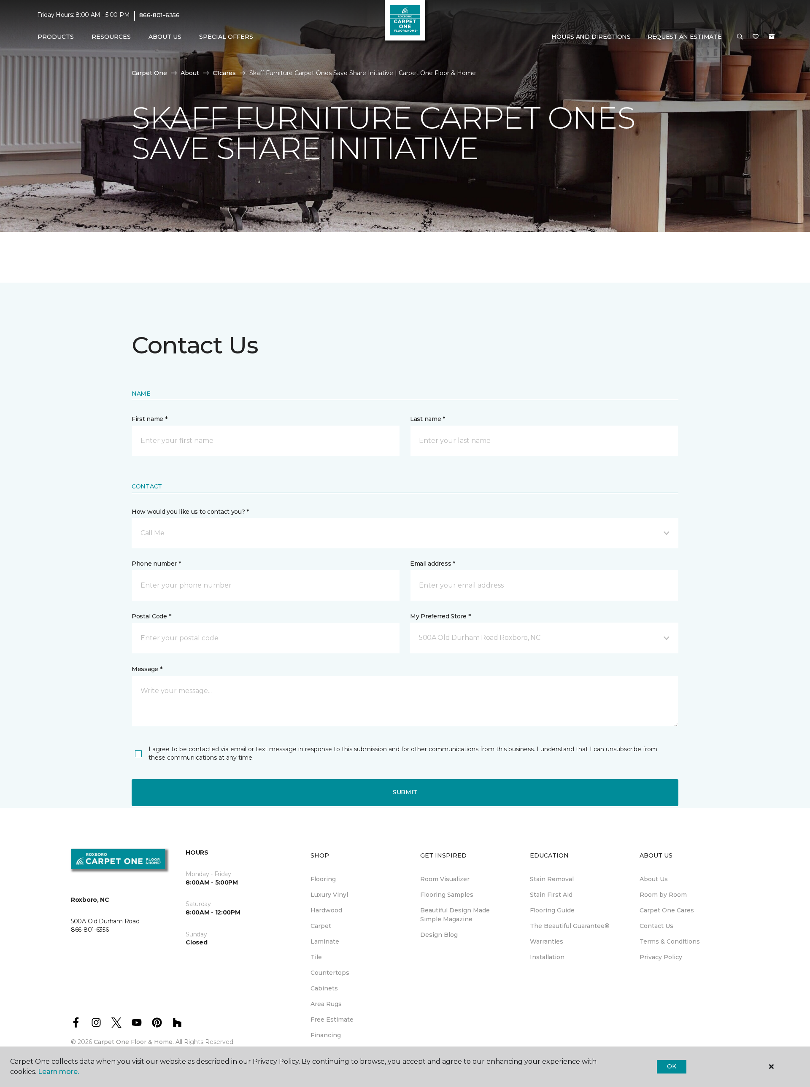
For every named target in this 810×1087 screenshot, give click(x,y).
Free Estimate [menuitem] (332, 1019)
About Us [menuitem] (654, 879)
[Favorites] (756, 37)
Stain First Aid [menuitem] (551, 894)
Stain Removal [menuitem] (552, 879)
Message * (147, 669)
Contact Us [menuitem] (656, 926)
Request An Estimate (685, 36)
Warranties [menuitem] (546, 941)
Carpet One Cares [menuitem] (667, 910)
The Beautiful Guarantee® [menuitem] (570, 926)
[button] (740, 37)
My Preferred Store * (440, 616)
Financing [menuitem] (325, 1035)
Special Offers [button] (226, 36)
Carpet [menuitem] (320, 926)
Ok (671, 1066)
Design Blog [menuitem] (439, 935)
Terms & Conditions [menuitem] (670, 941)
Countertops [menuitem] (329, 972)
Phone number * (156, 563)
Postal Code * (151, 616)
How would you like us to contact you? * (190, 512)
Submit (405, 792)
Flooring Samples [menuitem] (446, 894)
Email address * (432, 563)
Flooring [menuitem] (323, 879)
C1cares (224, 73)
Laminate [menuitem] (324, 941)
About (190, 73)
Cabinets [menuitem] (324, 988)
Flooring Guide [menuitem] (552, 910)
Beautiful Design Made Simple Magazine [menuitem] (455, 914)
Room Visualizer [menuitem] (445, 879)
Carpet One (149, 73)
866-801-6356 (159, 15)
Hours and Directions (590, 36)
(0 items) (772, 37)
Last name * (427, 419)
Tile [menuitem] (316, 957)
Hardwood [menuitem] (326, 910)
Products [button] (56, 36)
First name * (149, 419)
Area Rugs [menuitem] (326, 1004)
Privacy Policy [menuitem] (661, 957)
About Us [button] (164, 36)
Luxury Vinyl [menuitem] (329, 894)
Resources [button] (111, 36)
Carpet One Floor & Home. (134, 1042)
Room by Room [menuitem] (663, 894)
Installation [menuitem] (547, 957)
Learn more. (58, 1072)
